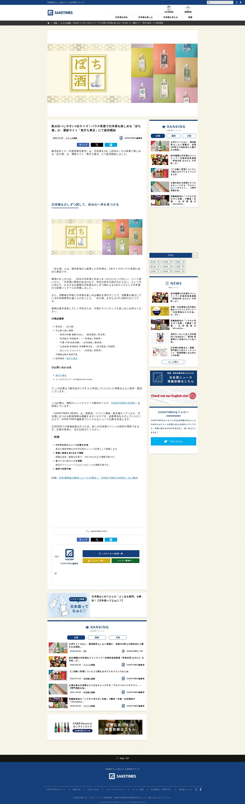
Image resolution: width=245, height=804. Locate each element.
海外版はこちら (185, 789)
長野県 (167, 266)
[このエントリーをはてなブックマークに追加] (111, 145)
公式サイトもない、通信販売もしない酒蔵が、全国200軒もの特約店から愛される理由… (106, 645)
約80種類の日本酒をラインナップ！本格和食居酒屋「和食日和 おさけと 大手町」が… (106, 659)
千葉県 (179, 266)
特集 (190, 17)
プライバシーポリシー (115, 789)
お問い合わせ (93, 789)
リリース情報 (71, 138)
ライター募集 (138, 789)
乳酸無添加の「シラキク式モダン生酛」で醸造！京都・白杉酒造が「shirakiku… (102, 700)
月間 (118, 637)
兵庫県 (167, 262)
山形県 (155, 271)
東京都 (155, 266)
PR (85, 651)
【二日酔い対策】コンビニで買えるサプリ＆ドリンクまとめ (99, 671)
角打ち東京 (72, 358)
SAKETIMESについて (56, 789)
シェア (85, 145)
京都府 (180, 262)
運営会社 (77, 789)
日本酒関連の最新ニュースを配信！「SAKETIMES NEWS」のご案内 (98, 478)
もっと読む (173, 362)
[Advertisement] (97, 180)
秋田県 (179, 271)
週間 (97, 637)
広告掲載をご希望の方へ (161, 789)
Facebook (240, 2)
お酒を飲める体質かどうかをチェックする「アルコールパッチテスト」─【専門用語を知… (105, 686)
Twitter (236, 2)
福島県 (167, 271)
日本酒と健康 (89, 679)
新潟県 (155, 262)
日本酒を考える (170, 17)
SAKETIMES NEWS (123, 403)
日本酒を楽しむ (145, 17)
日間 (76, 637)
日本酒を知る (121, 17)
